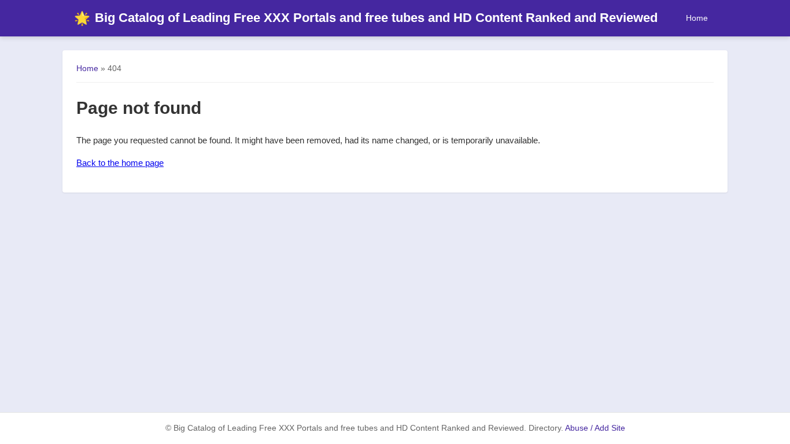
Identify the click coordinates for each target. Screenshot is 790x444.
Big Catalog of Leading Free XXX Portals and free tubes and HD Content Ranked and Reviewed (366, 17)
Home (697, 18)
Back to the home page (120, 163)
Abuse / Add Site (595, 428)
